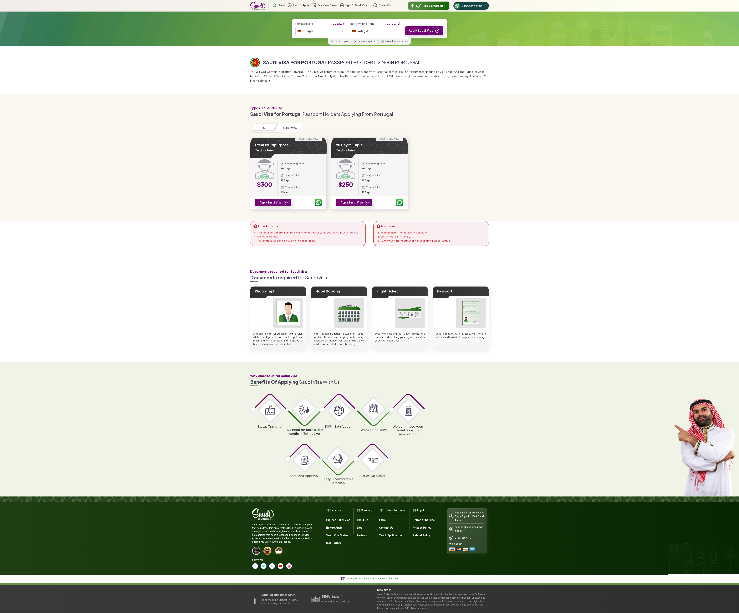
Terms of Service (424, 520)
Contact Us (386, 527)
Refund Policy (422, 535)
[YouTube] (281, 566)
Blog (360, 527)
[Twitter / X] (264, 566)
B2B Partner (333, 543)
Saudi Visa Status (337, 535)
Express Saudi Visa (338, 520)
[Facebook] (255, 566)
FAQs (382, 520)
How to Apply (334, 527)
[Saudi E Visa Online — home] (257, 6)
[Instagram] (289, 566)
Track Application (390, 535)
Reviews (362, 535)
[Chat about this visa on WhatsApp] (318, 202)
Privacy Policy (422, 527)
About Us (362, 520)
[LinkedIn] (272, 566)
